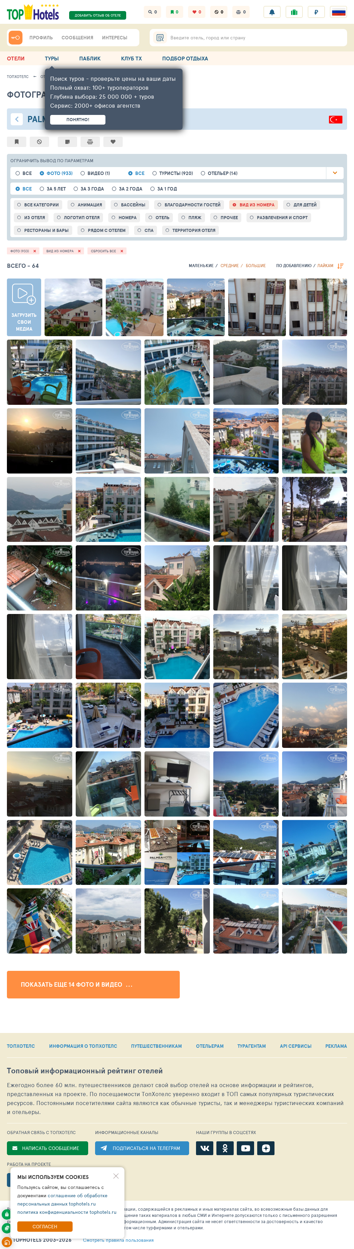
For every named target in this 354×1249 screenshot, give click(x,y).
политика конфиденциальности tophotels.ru (67, 1212)
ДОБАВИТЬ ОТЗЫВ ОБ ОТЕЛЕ (98, 15)
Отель (162, 217)
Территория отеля (194, 230)
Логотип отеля (82, 217)
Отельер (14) (222, 173)
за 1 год (167, 189)
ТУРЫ (52, 58)
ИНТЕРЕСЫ (114, 37)
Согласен (44, 1226)
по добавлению (293, 266)
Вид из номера (257, 205)
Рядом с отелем (106, 230)
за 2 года (130, 189)
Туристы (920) (176, 173)
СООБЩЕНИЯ (77, 37)
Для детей (305, 205)
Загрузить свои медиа (24, 322)
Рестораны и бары (46, 230)
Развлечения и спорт (282, 217)
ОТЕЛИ (16, 58)
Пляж (195, 217)
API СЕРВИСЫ (295, 1046)
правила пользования (118, 1240)
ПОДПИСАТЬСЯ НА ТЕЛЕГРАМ (146, 1148)
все (27, 173)
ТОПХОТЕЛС (21, 1046)
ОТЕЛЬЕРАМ (210, 1046)
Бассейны (133, 205)
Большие (256, 265)
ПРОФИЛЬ (41, 37)
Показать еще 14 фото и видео (72, 984)
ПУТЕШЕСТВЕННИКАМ (156, 1046)
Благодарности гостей (193, 205)
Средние (230, 265)
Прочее (229, 217)
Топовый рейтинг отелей (85, 1070)
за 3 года (92, 189)
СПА (149, 230)
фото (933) (60, 173)
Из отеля (34, 217)
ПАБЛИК (90, 58)
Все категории (41, 205)
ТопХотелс (18, 76)
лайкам (325, 265)
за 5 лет (56, 189)
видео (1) (98, 173)
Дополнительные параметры (335, 173)
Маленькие (201, 266)
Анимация (90, 205)
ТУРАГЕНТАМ (251, 1046)
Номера (128, 217)
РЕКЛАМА (336, 1046)
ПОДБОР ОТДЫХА (185, 58)
